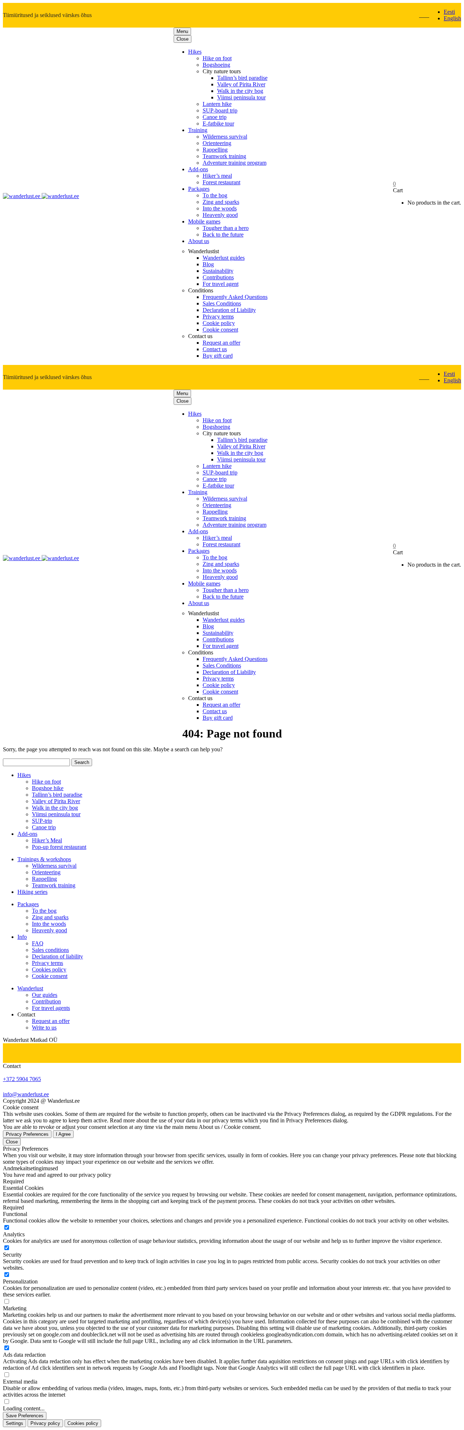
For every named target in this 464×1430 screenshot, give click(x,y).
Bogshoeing (216, 65)
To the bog (215, 195)
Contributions (218, 277)
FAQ (38, 943)
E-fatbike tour (218, 123)
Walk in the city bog (240, 91)
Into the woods (220, 208)
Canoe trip (215, 117)
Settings (14, 1423)
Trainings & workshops (44, 859)
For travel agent (221, 284)
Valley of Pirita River (241, 84)
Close (182, 39)
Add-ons (198, 169)
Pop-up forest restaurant (59, 847)
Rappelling (215, 150)
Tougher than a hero (226, 228)
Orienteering (217, 143)
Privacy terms (218, 316)
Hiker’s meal (217, 176)
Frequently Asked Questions (235, 297)
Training (197, 130)
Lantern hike (217, 104)
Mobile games (204, 221)
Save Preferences (25, 1415)
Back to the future (223, 234)
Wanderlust (30, 988)
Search (81, 762)
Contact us (215, 349)
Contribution (46, 1001)
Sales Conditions (222, 303)
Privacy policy (45, 1423)
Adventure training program (234, 163)
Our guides (44, 995)
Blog (208, 264)
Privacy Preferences (27, 1134)
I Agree (63, 1134)
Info (22, 937)
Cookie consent (220, 329)
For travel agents (51, 1008)
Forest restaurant (221, 182)
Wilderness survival (225, 136)
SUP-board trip (220, 110)
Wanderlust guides (224, 258)
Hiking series (32, 892)
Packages (199, 189)
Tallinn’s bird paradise (242, 78)
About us (198, 241)
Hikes (195, 52)
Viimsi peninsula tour (241, 97)
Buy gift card (218, 356)
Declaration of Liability (229, 310)
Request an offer (221, 343)
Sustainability (218, 271)
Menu (182, 31)
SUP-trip (42, 821)
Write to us (44, 1027)
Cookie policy (219, 323)
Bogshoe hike (47, 788)
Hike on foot (217, 58)
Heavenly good (220, 215)
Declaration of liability (57, 956)
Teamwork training (224, 156)
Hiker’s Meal (47, 840)
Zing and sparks (221, 202)
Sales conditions (50, 950)
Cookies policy (49, 969)
